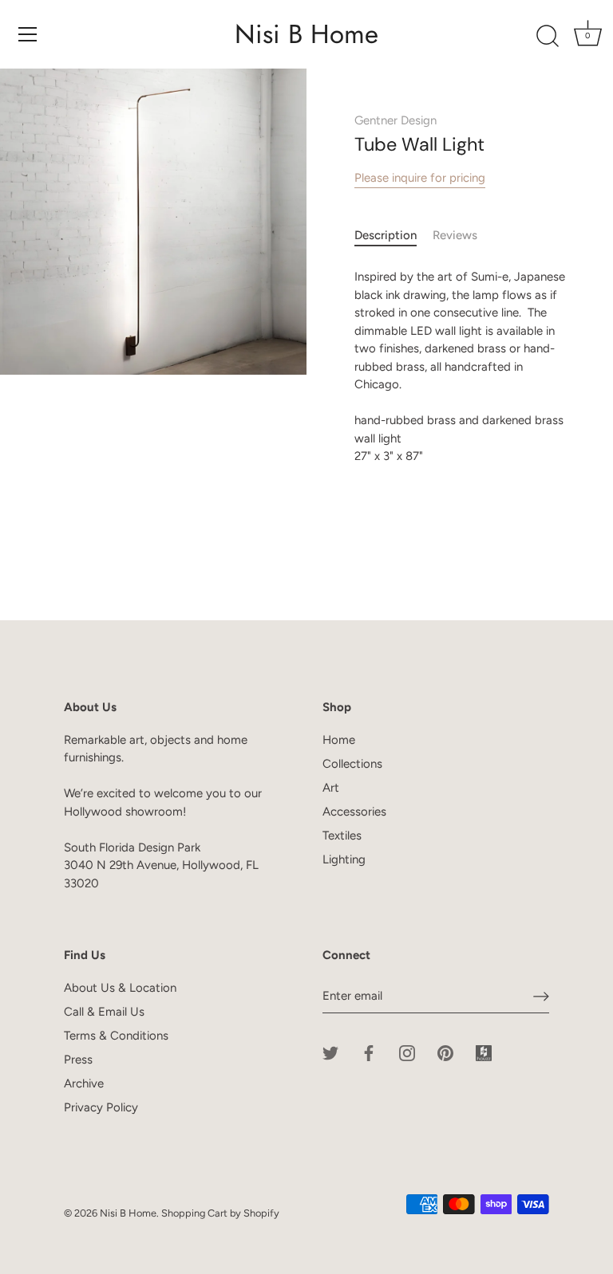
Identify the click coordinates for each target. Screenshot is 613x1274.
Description (385, 235)
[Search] (547, 36)
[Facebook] (369, 1051)
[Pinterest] (445, 1051)
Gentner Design (395, 120)
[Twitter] (330, 1051)
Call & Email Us (104, 1012)
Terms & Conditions (116, 1035)
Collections (352, 764)
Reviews (455, 235)
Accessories (354, 811)
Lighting (344, 859)
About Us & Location (120, 988)
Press (78, 1059)
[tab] (393, 235)
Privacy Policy (101, 1107)
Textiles (342, 835)
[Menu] (27, 34)
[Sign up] (541, 996)
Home (338, 740)
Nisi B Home (306, 34)
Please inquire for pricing (419, 178)
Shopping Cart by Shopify (220, 1213)
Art (330, 788)
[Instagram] (407, 1051)
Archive (84, 1083)
